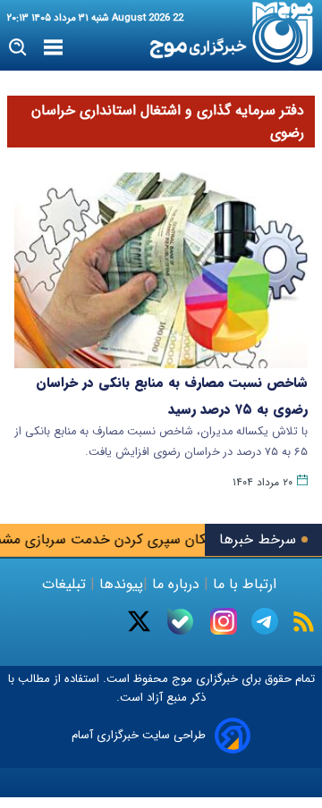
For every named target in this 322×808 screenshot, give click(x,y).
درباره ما (176, 584)
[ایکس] (139, 621)
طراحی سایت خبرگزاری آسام (139, 735)
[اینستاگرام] (223, 621)
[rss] (303, 621)
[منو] (53, 48)
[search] (18, 48)
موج (180, 678)
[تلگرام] (264, 621)
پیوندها (119, 584)
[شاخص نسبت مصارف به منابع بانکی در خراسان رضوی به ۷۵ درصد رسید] (161, 270)
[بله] (180, 621)
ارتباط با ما (244, 584)
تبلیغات (66, 584)
